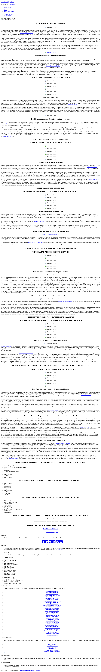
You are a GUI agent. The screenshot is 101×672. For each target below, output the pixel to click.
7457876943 (12, 4)
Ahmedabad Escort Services (26, 353)
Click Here (59, 549)
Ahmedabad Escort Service (26, 33)
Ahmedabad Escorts (6, 7)
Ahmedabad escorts (94, 179)
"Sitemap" (38, 670)
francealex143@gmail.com (7, 2)
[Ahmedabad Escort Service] (50, 52)
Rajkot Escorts (7, 15)
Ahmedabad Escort (5, 123)
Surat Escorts (7, 12)
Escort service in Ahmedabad (35, 242)
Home (5, 10)
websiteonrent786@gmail (52, 532)
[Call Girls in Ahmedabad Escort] (51, 234)
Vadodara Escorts (8, 14)
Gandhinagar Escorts (9, 11)
